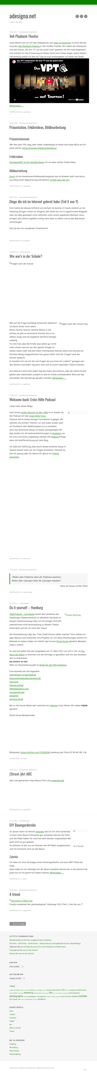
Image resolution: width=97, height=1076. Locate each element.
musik (57, 993)
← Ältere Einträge (18, 924)
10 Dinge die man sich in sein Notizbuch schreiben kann (44, 947)
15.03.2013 (13, 603)
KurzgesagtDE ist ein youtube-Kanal (26, 162)
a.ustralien (16, 990)
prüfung (25, 996)
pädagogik (32, 996)
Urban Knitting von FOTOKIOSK (35, 752)
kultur (47, 993)
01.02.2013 (13, 770)
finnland (11, 993)
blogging (40, 990)
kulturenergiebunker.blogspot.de (25, 678)
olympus (60, 993)
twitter (83, 996)
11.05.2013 (13, 395)
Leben (24, 758)
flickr (15, 993)
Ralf (11, 953)
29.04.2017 (13, 32)
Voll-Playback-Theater (23, 36)
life (50, 992)
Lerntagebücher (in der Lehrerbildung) (66, 943)
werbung (35, 999)
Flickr (81, 16)
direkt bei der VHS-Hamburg (52, 665)
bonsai (44, 990)
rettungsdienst (41, 996)
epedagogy (72, 990)
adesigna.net (22, 15)
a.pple (11, 990)
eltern (66, 990)
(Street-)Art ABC (20, 774)
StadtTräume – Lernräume (22, 614)
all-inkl (51, 1068)
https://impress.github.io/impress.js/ (39, 148)
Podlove (55, 436)
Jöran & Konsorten (62, 42)
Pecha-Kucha (62, 641)
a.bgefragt (26, 384)
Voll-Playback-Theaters (29, 46)
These (11, 1031)
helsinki (36, 993)
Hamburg (28, 992)
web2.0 (23, 999)
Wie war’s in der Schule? (25, 256)
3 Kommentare (24, 821)
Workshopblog (15, 1054)
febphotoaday (81, 990)
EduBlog (12, 1044)
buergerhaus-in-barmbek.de (22, 674)
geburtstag (20, 993)
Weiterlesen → (16, 105)
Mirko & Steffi (15, 1028)
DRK (63, 990)
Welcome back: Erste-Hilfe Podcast (32, 399)
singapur (58, 996)
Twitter (86, 16)
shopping (53, 996)
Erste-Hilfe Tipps (37, 416)
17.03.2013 (13, 570)
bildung (32, 990)
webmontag (28, 999)
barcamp (22, 990)
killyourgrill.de (16, 685)
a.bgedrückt (26, 910)
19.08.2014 (13, 252)
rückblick (49, 996)
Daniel (11, 1021)
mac (54, 993)
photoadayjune (74, 993)
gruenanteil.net (16, 692)
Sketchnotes (14, 1051)
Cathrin (12, 1014)
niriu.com (13, 681)
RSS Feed (77, 16)
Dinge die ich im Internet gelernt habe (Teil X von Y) (43, 201)
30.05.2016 (13, 123)
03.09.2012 (13, 890)
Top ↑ (86, 1069)
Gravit (12, 176)
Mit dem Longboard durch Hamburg (37, 940)
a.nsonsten (26, 558)
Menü (48, 2)
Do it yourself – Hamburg (26, 607)
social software (66, 996)
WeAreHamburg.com (19, 688)
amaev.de (13, 695)
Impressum (13, 1068)
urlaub (15, 999)
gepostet (40, 831)
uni (10, 999)
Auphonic (56, 433)
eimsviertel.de (16, 699)
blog (36, 990)
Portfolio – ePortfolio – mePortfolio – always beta (29, 943)
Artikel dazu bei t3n (59, 179)
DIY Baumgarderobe (22, 825)
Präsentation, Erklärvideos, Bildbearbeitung (37, 127)
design (49, 990)
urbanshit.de (57, 780)
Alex (11, 1011)
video (19, 999)
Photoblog (13, 1047)
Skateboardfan (15, 940)
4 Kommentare (24, 252)
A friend (14, 894)
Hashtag (54, 705)
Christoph (13, 950)
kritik (44, 993)
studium (75, 996)
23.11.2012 (13, 821)
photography (16, 996)
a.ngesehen (26, 112)
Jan (10, 1024)
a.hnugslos (26, 241)
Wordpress (42, 999)
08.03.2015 (13, 197)
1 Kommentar (24, 603)
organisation (65, 993)
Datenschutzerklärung (27, 1068)
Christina (12, 1018)
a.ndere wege (27, 592)
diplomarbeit (56, 990)
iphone (40, 993)
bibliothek (26, 990)
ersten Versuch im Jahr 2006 (34, 412)
